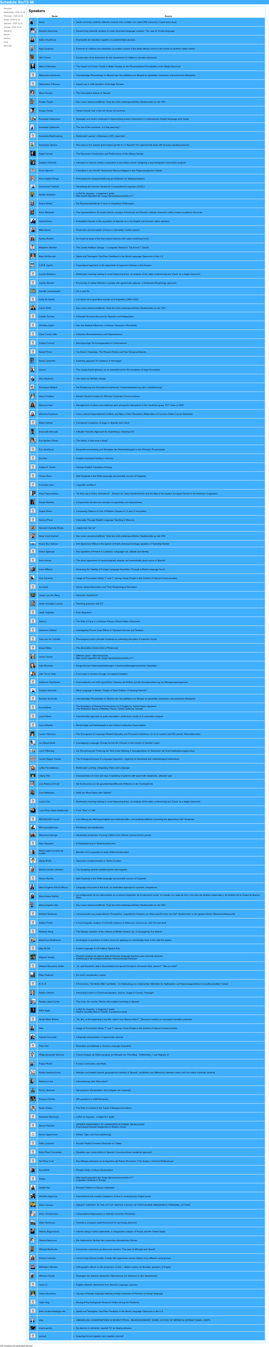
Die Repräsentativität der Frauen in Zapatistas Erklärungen (105, 203)
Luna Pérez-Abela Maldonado (53, 810)
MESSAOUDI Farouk (49, 819)
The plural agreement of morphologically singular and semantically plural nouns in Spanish (120, 560)
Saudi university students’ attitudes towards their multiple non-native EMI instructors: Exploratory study (126, 22)
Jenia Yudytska (46, 612)
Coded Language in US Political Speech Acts (98, 948)
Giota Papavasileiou (49, 493)
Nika (41, 1028)
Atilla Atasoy (45, 230)
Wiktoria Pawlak (46, 1276)
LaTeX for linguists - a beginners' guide (95, 193)
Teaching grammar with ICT (89, 603)
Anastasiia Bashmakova (50, 136)
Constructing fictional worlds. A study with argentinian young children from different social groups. (123, 1258)
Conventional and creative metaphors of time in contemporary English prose (113, 1196)
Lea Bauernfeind (47, 743)
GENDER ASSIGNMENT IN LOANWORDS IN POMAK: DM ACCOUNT (110, 1124)
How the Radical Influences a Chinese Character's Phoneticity (106, 325)
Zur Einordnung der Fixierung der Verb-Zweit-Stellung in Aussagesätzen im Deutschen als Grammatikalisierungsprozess (135, 751)
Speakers (8, 31)
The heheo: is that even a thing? (92, 440)
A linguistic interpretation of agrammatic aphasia (99, 1037)
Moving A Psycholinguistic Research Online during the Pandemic (107, 1302)
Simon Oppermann (48, 1134)
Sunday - (13, 27)
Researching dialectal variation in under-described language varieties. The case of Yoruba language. (125, 31)
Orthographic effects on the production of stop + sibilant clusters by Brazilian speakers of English (123, 1267)
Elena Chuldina (46, 396)
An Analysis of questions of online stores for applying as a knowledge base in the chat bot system (124, 940)
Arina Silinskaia (46, 212)
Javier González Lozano (51, 603)
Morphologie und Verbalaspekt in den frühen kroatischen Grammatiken (111, 725)
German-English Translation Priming (94, 467)
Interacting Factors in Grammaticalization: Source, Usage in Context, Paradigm (115, 992)
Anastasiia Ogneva (48, 145)
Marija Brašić (45, 860)
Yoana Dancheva (47, 1293)
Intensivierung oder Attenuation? (92, 1081)
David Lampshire (47, 361)
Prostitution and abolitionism (90, 827)
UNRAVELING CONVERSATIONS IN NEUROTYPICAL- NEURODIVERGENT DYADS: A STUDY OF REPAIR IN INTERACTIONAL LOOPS (143, 1320)
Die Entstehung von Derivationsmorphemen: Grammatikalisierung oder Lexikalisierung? (119, 387)
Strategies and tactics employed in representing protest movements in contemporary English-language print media (132, 119)
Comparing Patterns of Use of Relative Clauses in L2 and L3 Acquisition (111, 511)
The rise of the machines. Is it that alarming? (98, 127)
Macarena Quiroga (48, 835)
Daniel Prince (45, 352)
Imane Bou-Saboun (48, 544)
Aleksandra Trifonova (49, 84)
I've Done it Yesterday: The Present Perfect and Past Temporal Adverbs (111, 352)
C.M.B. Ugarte (46, 265)
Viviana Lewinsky (47, 1258)
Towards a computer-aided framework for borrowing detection (106, 1222)
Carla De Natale (47, 299)
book (6, 42)
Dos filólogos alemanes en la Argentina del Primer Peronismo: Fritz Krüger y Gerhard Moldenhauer (125, 1161)
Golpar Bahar (45, 511)
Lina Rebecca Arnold (49, 784)
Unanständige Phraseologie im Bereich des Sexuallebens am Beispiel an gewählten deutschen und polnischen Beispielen (136, 75)
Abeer (42, 22)
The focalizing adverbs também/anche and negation (101, 869)
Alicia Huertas (45, 93)
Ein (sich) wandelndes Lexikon (91, 975)
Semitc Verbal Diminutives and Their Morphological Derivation (106, 587)
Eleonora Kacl (46, 405)
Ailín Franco (45, 57)
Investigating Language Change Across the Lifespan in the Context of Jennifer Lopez (118, 743)
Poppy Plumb (45, 1063)
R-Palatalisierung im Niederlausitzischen (96, 843)
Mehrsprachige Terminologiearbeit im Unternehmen (101, 343)
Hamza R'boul (46, 520)
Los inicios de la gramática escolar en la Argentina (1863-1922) (107, 299)
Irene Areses (45, 560)
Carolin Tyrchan (46, 316)
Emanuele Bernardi (48, 431)
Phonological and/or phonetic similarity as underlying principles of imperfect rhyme (116, 639)
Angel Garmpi (45, 153)
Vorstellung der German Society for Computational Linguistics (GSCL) (110, 186)
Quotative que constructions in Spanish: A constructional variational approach (114, 1152)
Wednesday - (14, 12)
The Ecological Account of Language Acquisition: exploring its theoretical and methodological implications (127, 759)
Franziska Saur (46, 485)
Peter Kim (44, 1046)
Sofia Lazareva (46, 1143)
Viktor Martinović (47, 1222)
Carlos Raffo (45, 308)
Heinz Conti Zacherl (48, 536)
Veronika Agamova (48, 1196)
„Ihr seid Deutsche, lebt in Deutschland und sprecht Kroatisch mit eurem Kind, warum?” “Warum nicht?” (127, 966)
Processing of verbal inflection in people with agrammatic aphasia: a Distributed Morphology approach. (126, 283)
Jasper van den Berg (49, 595)
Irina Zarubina (46, 578)
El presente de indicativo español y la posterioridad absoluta (105, 40)
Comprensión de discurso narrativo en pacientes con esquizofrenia (109, 502)
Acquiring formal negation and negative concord (99, 1336)
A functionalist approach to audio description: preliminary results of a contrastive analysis (119, 716)
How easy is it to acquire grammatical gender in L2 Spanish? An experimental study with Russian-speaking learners (133, 145)
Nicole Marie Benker (49, 1019)
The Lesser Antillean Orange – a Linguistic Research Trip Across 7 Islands (112, 247)
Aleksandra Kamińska (49, 75)
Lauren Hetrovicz (47, 734)
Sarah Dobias (45, 1108)
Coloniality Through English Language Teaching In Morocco (105, 520)
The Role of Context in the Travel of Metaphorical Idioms (104, 1108)
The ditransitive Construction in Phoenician (97, 648)
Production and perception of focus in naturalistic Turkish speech (108, 230)
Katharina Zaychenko (49, 682)
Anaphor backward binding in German (94, 458)
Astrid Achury (45, 221)
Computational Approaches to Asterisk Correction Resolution (105, 1214)
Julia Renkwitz (46, 665)
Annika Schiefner (47, 194)
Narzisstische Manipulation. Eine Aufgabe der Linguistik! (103, 1090)
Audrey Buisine (46, 238)
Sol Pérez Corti (46, 1161)
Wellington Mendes (48, 1267)
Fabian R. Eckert (47, 467)
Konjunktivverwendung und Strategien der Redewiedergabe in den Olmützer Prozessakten (120, 449)
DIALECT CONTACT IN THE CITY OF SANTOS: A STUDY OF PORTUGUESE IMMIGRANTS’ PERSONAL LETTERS (133, 1205)
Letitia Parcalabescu (49, 768)
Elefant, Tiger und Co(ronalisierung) (93, 1134)
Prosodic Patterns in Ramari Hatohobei (95, 1187)
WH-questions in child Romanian (92, 1099)
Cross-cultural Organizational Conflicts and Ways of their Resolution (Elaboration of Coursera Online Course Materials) (134, 414)
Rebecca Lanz (46, 1081)
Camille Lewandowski (49, 291)
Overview (8, 8)
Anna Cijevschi (46, 170)
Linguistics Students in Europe (91, 1180)
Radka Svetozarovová (50, 1072)
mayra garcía (45, 1328)
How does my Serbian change (91, 378)
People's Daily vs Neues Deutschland (94, 1170)
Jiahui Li (43, 621)
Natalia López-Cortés (49, 1001)
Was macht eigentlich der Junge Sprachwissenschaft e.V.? (104, 196)
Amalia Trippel (46, 102)
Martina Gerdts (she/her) (51, 869)
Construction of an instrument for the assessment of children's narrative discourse (116, 57)
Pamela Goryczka (47, 1037)
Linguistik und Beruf (86, 485)
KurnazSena (45, 707)
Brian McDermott (47, 256)
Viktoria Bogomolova (49, 1231)
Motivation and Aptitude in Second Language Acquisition (103, 1046)
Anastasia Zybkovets (49, 127)
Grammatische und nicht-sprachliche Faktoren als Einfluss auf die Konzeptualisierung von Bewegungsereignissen (132, 682)
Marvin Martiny (46, 878)
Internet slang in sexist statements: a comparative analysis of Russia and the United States (120, 1231)
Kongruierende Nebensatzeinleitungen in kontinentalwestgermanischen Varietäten (116, 665)
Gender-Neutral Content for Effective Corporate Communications (108, 396)
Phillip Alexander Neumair (51, 1055)
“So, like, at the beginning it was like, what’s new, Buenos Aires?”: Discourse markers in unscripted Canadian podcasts (134, 1019)
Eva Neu (43, 458)
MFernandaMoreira (48, 827)
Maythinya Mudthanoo (50, 940)
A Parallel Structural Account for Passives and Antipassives (105, 316)
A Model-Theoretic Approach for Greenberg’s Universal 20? (105, 431)
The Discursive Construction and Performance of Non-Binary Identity (110, 153)
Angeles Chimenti (47, 162)
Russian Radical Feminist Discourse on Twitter (99, 1143)
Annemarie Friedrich (49, 186)
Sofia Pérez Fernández (50, 1152)
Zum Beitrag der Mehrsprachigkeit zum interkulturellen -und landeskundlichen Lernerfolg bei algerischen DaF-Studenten (135, 819)
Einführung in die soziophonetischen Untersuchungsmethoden (106, 958)
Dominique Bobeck (48, 387)
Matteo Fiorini (45, 923)
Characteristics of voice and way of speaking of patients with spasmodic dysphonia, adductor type (124, 775)
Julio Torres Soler (47, 674)
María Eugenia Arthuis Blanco (53, 887)
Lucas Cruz (44, 801)
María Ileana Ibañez (49, 896)
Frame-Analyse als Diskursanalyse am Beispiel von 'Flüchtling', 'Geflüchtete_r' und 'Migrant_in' (122, 1055)
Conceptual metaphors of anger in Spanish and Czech (103, 423)
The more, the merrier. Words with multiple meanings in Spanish (107, 1001)
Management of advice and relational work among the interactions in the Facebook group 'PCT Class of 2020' (130, 405)
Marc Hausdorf (46, 843)
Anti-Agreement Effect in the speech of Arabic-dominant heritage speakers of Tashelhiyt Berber (122, 544)
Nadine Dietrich (46, 992)
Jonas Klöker (45, 648)
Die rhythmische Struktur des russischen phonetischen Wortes (106, 1240)
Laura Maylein (46, 725)
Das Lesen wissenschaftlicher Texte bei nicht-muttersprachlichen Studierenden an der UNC (121, 102)
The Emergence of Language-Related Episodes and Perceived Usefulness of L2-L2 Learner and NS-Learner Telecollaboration (138, 734)
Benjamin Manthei (48, 247)
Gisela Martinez (46, 502)
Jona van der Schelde (49, 639)
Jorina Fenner (46, 657)
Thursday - (13, 16)
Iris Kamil (43, 587)
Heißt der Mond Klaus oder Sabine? (93, 792)
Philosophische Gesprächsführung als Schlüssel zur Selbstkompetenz (110, 178)
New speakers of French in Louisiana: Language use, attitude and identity (112, 551)
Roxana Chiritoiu (47, 1099)
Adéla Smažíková (47, 40)
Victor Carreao (46, 1205)
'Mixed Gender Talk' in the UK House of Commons (100, 110)
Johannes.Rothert (48, 630)
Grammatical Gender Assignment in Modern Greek (101, 1127)
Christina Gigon (46, 325)
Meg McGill (44, 948)
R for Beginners (84, 612)
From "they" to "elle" (86, 810)
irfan (41, 1320)
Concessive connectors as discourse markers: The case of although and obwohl (115, 1249)
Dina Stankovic (46, 378)
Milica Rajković (46, 975)
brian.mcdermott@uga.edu (52, 1311)
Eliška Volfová (45, 423)
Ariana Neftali (45, 203)
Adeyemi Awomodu (48, 31)
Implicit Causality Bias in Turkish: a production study (101, 1011)
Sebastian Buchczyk (49, 1117)
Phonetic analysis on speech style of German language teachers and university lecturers (119, 956)
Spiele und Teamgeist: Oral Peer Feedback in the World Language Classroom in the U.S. (120, 256)
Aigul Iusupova (46, 48)
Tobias (42, 1179)
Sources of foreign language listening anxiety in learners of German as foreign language (119, 1293)
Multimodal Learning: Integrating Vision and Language (103, 768)
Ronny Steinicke (47, 1090)
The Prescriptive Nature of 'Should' (93, 93)
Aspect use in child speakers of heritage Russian (100, 84)
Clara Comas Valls (48, 334)
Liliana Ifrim (44, 775)
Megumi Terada (46, 957)
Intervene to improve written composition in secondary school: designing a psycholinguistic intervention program (131, 162)
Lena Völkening (46, 751)
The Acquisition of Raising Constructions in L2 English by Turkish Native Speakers (116, 706)
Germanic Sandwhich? (87, 595)
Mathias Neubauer (48, 914)
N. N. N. (43, 984)
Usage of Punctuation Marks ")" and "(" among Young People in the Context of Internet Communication (126, 578)
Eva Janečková (46, 449)
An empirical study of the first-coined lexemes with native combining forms (112, 238)
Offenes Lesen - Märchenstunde (92, 655)
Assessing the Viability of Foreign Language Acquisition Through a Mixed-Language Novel (120, 569)
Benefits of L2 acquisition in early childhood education (102, 852)
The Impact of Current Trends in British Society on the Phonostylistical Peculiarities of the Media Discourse (128, 66)
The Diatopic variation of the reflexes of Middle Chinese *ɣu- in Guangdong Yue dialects (119, 931)
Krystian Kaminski (47, 690)
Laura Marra (45, 716)
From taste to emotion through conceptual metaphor (102, 674)
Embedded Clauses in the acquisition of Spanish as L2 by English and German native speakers (123, 221)
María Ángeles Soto (48, 905)
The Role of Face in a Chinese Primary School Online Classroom (108, 621)
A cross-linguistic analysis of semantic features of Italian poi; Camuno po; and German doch (121, 923)
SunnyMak (44, 1170)
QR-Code (8, 46)
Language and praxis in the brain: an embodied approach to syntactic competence (116, 887)
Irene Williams (46, 569)
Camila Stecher (46, 283)
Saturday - (13, 23)
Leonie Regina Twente (50, 759)
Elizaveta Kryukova (48, 414)
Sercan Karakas (47, 1125)
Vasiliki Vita (44, 1187)
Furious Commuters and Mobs (91, 1063)
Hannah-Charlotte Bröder (51, 528)
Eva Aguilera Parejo (48, 440)
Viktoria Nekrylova (48, 1240)
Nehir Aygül (44, 1010)
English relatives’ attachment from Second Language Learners (106, 1284)
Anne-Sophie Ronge (49, 178)
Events (6, 35)
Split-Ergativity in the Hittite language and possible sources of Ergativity (111, 476)
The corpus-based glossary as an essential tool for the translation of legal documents (118, 369)
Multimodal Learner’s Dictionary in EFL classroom (100, 136)
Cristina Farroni (46, 343)
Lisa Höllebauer (46, 792)
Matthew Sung (46, 931)
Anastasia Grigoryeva (49, 119)
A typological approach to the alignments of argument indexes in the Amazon (113, 265)
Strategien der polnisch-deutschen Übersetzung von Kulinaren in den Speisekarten (117, 1276)
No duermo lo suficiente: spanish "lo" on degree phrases (104, 1328)
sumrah (42, 1336)
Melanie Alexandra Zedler (51, 966)
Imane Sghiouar (47, 551)
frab (31, 1346)
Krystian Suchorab (48, 698)
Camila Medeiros (47, 274)
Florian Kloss (45, 476)
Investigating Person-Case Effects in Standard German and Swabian (110, 630)
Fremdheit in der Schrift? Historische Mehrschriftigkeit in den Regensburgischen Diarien (119, 170)
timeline (7, 38)
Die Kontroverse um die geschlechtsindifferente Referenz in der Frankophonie (114, 784)
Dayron (42, 369)
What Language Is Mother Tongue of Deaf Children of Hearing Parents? (111, 690)
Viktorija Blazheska (48, 1249)
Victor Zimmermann (48, 1214)
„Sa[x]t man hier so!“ (86, 528)
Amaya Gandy (46, 110)
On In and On (83, 291)
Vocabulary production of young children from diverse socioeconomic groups (113, 835)
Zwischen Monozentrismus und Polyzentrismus (99, 334)
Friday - (12, 20)
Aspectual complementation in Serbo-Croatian (98, 860)
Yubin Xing (44, 1302)
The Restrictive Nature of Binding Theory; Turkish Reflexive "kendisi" (109, 708)
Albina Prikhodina (47, 66)
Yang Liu (43, 1284)
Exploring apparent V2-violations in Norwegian (99, 361)
